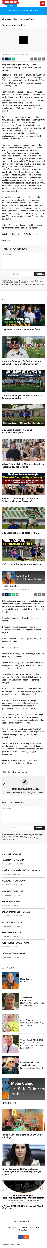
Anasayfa (7, 19)
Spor (16, 19)
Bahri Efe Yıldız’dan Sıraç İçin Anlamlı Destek (26, 11)
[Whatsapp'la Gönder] (13, 59)
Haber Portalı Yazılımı (12, 1245)
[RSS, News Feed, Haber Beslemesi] (26, 1237)
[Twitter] (6, 59)
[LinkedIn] (9, 59)
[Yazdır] (31, 59)
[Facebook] (3, 59)
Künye (17, 1227)
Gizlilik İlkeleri (34, 1227)
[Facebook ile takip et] (21, 1237)
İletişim (24, 1227)
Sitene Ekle (23, 1230)
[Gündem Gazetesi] (10, 3)
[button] (35, 59)
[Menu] (43, 3)
